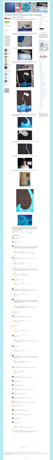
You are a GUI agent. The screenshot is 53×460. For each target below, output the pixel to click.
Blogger (28, 458)
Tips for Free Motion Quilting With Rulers (43, 76)
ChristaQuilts (15, 241)
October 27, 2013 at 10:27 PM (21, 237)
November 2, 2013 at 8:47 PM (25, 405)
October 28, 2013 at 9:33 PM (27, 251)
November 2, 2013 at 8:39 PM (18, 401)
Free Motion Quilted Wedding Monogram (8, 81)
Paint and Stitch (41, 87)
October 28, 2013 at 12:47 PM (22, 299)
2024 (40, 62)
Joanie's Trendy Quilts (16, 376)
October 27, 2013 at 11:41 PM (18, 245)
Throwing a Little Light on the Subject (9, 67)
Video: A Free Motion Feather (43, 88)
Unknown (15, 325)
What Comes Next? (16, 237)
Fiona (14, 257)
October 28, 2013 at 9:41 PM (27, 294)
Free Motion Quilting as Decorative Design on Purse (43, 84)
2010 (40, 109)
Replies (15, 250)
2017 (40, 68)
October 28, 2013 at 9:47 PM (27, 361)
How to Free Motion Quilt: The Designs (8, 50)
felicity (14, 413)
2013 (40, 72)
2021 (40, 64)
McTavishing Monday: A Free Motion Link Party (8, 77)
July (40, 100)
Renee (14, 245)
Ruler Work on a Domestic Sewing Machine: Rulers (9, 74)
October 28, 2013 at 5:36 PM (19, 325)
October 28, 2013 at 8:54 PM (18, 345)
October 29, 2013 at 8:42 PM (18, 380)
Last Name (41, 26)
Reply (14, 239)
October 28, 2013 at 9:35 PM (18, 355)
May (40, 102)
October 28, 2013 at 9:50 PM (27, 350)
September (41, 98)
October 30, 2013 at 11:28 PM (23, 388)
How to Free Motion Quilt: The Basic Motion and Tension (8, 53)
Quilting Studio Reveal (42, 85)
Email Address (41, 21)
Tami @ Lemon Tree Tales (17, 388)
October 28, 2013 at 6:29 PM (24, 335)
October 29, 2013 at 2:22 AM (20, 366)
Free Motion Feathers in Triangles (42, 81)
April (41, 103)
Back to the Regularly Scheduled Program (43, 93)
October (41, 75)
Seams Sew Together (16, 384)
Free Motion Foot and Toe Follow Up (43, 90)
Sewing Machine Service (42, 77)
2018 (40, 67)
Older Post (36, 445)
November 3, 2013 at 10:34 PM (22, 417)
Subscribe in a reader (7, 32)
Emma (14, 401)
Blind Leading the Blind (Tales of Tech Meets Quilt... (43, 92)
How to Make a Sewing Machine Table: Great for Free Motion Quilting (9, 64)
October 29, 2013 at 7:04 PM (22, 376)
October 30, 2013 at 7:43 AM (21, 384)
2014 (40, 71)
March (41, 104)
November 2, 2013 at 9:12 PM (24, 409)
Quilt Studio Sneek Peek (42, 86)
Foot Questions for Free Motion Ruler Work (43, 97)
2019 (40, 66)
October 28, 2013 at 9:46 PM (27, 330)
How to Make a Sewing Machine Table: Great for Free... (43, 82)
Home (25, 445)
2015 (40, 70)
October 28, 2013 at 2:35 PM (18, 311)
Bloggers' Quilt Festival (42, 78)
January (41, 106)
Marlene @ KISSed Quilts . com (17, 409)
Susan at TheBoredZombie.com (17, 335)
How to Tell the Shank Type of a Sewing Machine (9, 60)
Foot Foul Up (41, 79)
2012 (40, 107)
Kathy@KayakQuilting (16, 417)
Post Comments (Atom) (26, 447)
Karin (14, 355)
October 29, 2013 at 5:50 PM (27, 371)
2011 (40, 108)
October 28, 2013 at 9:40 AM (21, 288)
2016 (40, 69)
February (41, 105)
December (41, 73)
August (41, 99)
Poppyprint (15, 366)
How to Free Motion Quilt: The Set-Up (8, 57)
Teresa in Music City (16, 288)
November (41, 74)
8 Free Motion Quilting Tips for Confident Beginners (8, 71)
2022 (40, 63)
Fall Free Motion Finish (42, 89)
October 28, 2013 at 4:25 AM (18, 257)
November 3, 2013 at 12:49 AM (19, 413)
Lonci (14, 311)
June (40, 101)
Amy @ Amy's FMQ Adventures (19, 251)
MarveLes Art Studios (16, 299)
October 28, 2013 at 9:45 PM (27, 320)
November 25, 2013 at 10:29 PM (25, 430)
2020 (40, 65)
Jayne (14, 345)
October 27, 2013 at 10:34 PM (20, 241)
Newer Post (14, 445)
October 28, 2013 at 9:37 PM (27, 283)
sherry (14, 380)
